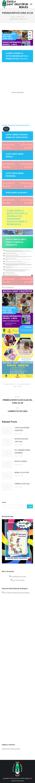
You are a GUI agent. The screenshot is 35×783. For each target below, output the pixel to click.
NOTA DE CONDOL (21, 461)
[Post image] (7, 431)
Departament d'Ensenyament (11, 749)
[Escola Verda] (17, 580)
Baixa (6, 129)
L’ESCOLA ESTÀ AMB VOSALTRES (22, 429)
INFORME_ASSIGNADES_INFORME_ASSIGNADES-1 (16, 125)
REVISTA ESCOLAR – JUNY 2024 (22, 440)
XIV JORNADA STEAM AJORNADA (22, 451)
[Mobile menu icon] (31, 4)
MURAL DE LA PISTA (22, 472)
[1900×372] (17, 232)
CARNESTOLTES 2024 (22, 484)
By (23, 384)
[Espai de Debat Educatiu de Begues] (17, 592)
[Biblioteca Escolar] (17, 576)
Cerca (4, 502)
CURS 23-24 (7, 32)
